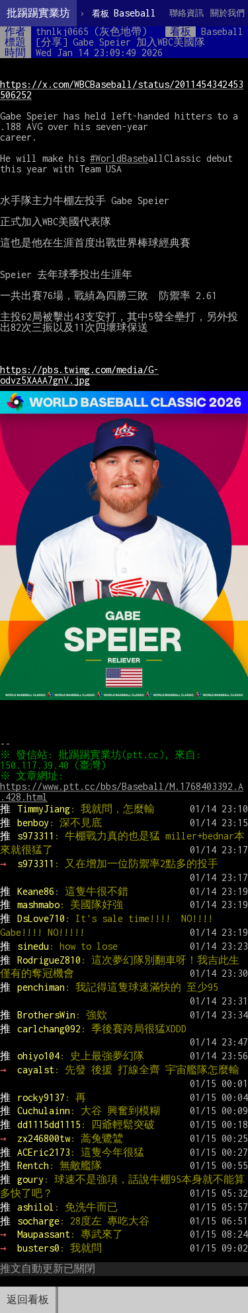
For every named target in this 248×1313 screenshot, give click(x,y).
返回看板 (28, 1299)
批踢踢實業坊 (38, 12)
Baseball (124, 12)
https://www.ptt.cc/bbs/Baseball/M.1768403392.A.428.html (121, 791)
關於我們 (227, 13)
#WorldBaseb (119, 158)
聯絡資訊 (186, 13)
